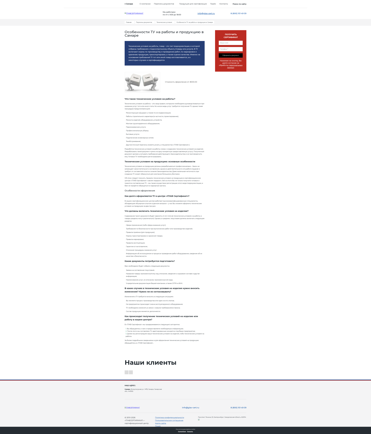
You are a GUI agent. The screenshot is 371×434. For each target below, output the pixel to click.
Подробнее (182, 431)
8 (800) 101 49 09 (238, 13)
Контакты (223, 4)
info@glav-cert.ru (206, 13)
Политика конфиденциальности (169, 418)
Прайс (213, 4)
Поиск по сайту (239, 4)
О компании (145, 4)
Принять (190, 431)
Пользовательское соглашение (169, 420)
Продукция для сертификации (193, 4)
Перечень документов (164, 4)
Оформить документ (230, 55)
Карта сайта (160, 423)
